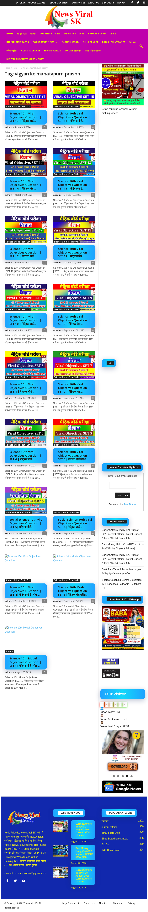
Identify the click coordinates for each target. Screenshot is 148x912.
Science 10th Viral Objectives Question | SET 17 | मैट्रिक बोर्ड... (25, 117)
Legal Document (59, 2)
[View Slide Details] (123, 751)
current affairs (50, 33)
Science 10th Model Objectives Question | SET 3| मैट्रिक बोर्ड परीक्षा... (74, 590)
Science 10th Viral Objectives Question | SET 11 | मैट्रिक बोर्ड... (74, 252)
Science (9, 651)
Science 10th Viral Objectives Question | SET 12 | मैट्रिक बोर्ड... (25, 252)
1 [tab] (114, 776)
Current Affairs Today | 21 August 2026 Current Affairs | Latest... (84, 829)
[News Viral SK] (74, 17)
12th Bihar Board (111, 850)
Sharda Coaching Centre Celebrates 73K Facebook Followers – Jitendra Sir (122, 583)
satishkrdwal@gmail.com (32, 873)
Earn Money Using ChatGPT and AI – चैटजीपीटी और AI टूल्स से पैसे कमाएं (123, 546)
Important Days (74, 33)
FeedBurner (130, 504)
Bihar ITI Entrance (113, 42)
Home (9, 33)
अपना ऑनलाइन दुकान (93, 50)
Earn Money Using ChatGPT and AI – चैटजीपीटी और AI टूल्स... (84, 853)
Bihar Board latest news (115, 838)
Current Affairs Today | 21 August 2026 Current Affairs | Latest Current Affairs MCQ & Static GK (122, 534)
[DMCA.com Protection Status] (123, 673)
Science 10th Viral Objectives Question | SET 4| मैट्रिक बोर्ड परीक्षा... (25, 590)
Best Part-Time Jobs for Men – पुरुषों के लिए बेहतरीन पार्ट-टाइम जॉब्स (121, 571)
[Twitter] (138, 3)
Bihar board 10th (111, 832)
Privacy (121, 2)
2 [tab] (118, 776)
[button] (141, 46)
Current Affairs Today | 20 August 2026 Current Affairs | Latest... (84, 875)
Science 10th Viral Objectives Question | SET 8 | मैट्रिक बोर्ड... (25, 387)
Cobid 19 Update (30, 50)
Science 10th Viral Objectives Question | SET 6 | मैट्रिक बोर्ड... (25, 455)
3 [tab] (123, 776)
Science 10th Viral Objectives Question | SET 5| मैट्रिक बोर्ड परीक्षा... (74, 455)
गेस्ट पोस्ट (132, 42)
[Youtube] (144, 3)
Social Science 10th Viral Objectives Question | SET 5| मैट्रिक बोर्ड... (26, 523)
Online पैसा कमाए (73, 50)
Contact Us (78, 2)
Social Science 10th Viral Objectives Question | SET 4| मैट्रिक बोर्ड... (75, 523)
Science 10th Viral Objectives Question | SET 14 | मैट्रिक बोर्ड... (25, 184)
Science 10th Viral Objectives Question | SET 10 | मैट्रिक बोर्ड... (25, 320)
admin (8, 127)
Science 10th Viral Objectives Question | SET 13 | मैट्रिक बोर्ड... (74, 184)
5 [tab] (131, 776)
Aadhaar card (97, 33)
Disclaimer (108, 2)
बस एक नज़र (22, 33)
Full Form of (90, 42)
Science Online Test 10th (18, 106)
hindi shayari (52, 50)
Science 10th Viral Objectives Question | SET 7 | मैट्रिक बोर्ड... (74, 387)
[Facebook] (132, 3)
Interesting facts (17, 42)
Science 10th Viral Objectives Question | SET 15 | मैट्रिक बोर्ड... (74, 117)
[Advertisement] (123, 235)
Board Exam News (43, 42)
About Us (93, 2)
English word (70, 42)
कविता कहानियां (11, 50)
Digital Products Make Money (25, 59)
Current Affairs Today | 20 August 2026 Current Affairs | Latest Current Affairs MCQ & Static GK (122, 558)
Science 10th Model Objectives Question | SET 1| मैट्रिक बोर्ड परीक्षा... (25, 662)
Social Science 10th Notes (18, 512)
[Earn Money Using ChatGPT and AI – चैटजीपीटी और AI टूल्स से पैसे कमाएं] (60, 850)
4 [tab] (127, 776)
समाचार (33, 33)
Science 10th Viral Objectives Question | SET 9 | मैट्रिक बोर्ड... (74, 320)
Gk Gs (112, 33)
